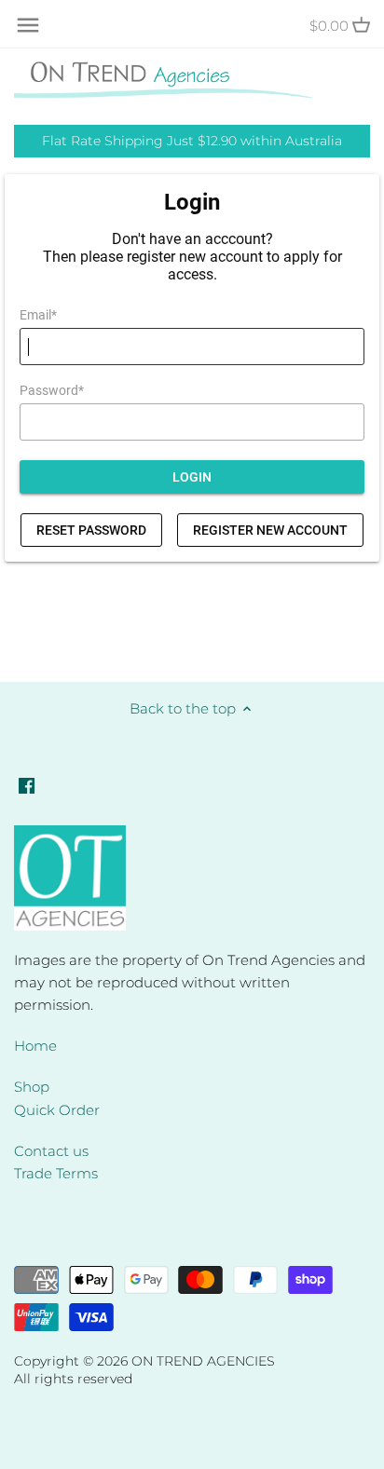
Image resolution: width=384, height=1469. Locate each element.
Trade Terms (56, 1173)
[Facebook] (26, 784)
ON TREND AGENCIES (203, 1360)
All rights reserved (73, 1378)
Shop (31, 1086)
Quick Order (57, 1110)
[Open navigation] (28, 25)
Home (35, 1045)
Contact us (51, 1151)
